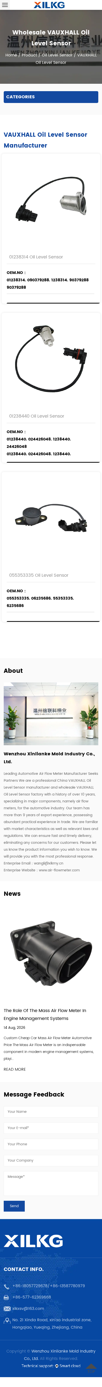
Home (11, 55)
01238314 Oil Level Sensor (36, 257)
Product (29, 55)
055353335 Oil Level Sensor (39, 575)
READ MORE (15, 1069)
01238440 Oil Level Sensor (36, 416)
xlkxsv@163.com (28, 1308)
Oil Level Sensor (57, 55)
